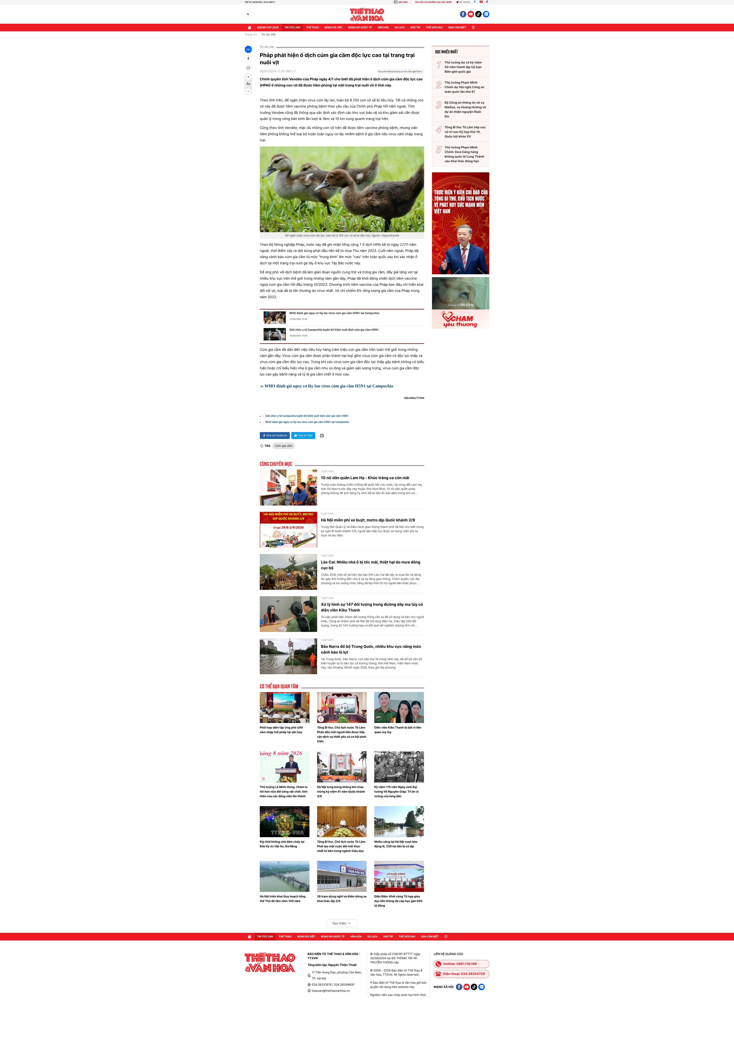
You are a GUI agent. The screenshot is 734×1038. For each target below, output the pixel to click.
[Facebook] (474, 2)
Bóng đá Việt (334, 27)
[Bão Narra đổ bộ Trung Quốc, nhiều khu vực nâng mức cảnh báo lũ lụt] (288, 656)
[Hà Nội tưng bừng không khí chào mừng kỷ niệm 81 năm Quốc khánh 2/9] (342, 766)
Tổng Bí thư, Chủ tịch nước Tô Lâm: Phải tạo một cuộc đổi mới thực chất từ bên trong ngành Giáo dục (341, 846)
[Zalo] (486, 14)
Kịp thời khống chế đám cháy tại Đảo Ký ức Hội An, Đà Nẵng (282, 844)
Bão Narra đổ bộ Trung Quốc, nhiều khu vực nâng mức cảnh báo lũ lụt (371, 649)
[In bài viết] (248, 67)
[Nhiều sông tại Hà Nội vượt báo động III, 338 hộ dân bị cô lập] (399, 821)
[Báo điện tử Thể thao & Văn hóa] (367, 14)
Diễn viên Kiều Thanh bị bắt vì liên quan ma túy (397, 730)
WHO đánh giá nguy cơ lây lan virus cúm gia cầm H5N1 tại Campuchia (334, 313)
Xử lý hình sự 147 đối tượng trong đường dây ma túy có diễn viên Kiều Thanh (372, 607)
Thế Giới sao (434, 27)
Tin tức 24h (292, 27)
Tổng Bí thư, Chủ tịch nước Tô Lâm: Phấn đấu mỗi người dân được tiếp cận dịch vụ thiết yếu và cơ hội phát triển (341, 734)
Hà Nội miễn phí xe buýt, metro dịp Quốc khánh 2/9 (368, 520)
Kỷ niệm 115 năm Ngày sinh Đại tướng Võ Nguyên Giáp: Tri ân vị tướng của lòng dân (396, 791)
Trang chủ (251, 34)
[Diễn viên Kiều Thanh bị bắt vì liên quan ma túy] (399, 707)
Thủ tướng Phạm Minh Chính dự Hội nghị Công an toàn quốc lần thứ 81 (464, 87)
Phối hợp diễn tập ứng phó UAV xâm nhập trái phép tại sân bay (281, 730)
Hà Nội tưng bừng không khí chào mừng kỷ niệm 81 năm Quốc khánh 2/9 (341, 791)
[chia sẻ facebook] (248, 58)
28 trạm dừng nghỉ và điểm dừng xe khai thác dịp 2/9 (342, 899)
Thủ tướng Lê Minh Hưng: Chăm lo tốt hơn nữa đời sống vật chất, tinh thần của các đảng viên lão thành (284, 791)
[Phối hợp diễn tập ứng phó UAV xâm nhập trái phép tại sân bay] (284, 707)
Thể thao (312, 27)
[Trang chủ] (249, 27)
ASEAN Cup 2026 (268, 27)
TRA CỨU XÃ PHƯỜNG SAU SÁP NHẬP (433, 2)
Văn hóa (383, 27)
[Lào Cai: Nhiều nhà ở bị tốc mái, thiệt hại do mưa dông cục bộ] (288, 572)
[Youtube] (481, 2)
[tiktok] (478, 14)
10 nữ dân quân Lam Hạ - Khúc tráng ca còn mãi (365, 477)
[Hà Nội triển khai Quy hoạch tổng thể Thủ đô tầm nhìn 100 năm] (284, 876)
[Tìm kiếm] (248, 14)
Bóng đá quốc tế (360, 27)
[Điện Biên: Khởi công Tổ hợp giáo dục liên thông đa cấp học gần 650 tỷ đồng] (399, 876)
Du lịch (400, 27)
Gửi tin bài (464, 2)
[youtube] (471, 14)
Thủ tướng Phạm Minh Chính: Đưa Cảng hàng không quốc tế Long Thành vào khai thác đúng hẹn (464, 154)
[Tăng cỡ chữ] (248, 77)
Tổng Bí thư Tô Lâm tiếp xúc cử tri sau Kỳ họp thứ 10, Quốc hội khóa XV (465, 131)
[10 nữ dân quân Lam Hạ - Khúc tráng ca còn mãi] (288, 488)
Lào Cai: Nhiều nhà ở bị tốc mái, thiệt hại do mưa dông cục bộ (370, 565)
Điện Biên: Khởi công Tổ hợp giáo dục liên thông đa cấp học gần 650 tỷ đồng (398, 901)
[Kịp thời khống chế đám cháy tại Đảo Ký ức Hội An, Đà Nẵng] (284, 821)
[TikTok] (488, 2)
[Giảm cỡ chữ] (248, 91)
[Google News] (400, 72)
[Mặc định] (248, 84)
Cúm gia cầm (283, 446)
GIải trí (415, 27)
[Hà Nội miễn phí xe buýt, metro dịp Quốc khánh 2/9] (288, 530)
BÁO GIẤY (403, 2)
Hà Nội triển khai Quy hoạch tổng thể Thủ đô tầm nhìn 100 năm (282, 899)
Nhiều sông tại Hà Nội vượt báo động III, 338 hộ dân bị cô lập (395, 844)
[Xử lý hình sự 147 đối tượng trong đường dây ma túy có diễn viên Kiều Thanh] (288, 614)
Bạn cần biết (457, 27)
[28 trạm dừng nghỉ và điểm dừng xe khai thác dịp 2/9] (342, 876)
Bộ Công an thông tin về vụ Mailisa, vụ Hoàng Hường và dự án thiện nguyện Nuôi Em (465, 109)
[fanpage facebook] (463, 14)
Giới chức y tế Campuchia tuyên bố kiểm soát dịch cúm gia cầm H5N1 (334, 329)
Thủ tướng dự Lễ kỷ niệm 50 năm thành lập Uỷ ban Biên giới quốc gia (463, 66)
